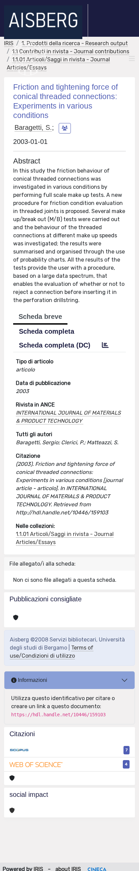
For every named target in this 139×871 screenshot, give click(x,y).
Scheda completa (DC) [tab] (54, 345)
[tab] (105, 345)
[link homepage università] (28, 58)
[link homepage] (46, 22)
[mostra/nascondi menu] (132, 58)
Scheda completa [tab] (46, 331)
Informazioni (32, 680)
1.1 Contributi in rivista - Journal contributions (70, 51)
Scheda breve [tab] (40, 316)
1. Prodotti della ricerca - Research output (75, 43)
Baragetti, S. (33, 127)
